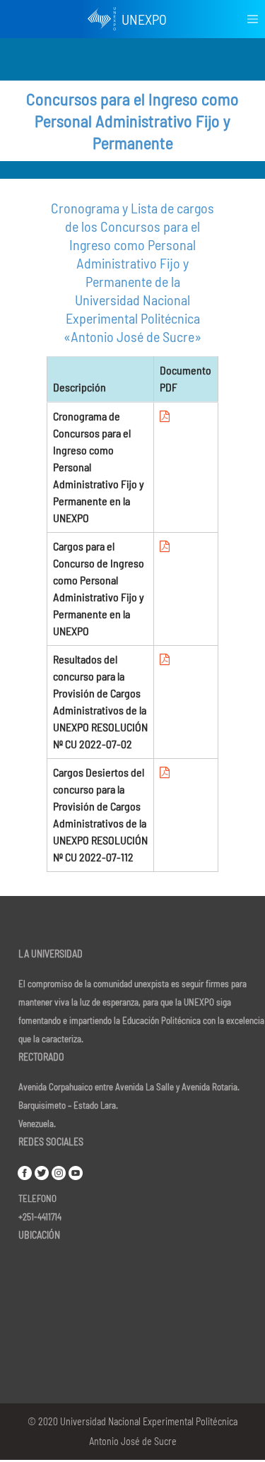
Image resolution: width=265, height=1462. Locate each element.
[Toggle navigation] (252, 19)
